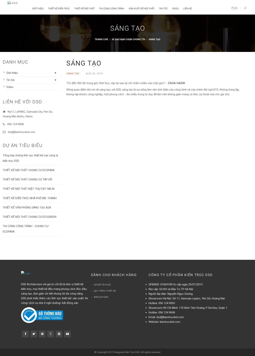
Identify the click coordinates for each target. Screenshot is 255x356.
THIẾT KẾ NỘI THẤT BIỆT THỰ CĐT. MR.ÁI (29, 189)
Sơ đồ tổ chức (102, 284)
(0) (236, 8)
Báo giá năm (101, 297)
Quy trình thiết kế (105, 291)
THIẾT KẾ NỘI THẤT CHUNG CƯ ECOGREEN (29, 217)
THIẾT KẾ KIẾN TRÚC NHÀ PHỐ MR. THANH (30, 198)
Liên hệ (187, 8)
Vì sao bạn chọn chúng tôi (128, 39)
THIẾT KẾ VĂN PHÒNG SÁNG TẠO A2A (27, 207)
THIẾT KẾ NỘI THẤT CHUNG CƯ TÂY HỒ (27, 179)
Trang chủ (101, 39)
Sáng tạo (154, 39)
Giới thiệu (12, 73)
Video (9, 87)
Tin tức (10, 80)
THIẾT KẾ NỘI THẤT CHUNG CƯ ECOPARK (29, 170)
